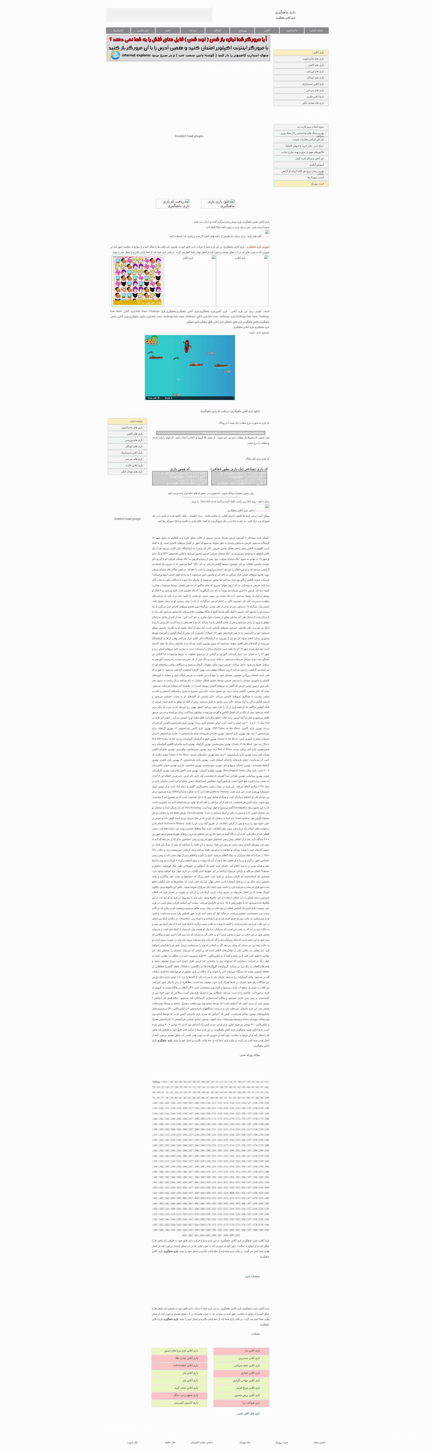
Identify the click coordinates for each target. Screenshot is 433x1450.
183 (167, 1124)
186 (185, 1124)
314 (232, 1156)
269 (202, 1145)
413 (226, 1182)
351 (214, 1166)
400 (267, 1177)
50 (158, 1092)
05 (190, 1082)
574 (232, 1225)
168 (197, 1119)
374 (232, 1172)
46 (257, 1087)
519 (261, 1209)
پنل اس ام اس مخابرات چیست (308, 139)
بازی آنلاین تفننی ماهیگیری (249, 1030)
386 (185, 1177)
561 (156, 1225)
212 (220, 1129)
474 (232, 1198)
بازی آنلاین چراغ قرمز (248, 1387)
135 (238, 1108)
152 (220, 1113)
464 (173, 1198)
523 (167, 1214)
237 (249, 1135)
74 (266, 1092)
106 (185, 1103)
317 (249, 1156)
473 (226, 1198)
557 (249, 1219)
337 (249, 1161)
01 (171, 1082)
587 (191, 1230)
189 (202, 1124)
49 (153, 1092)
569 (202, 1225)
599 (261, 1230)
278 (255, 1145)
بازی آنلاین (318, 52)
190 (208, 1124)
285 (179, 1150)
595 (238, 1230)
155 (238, 1113)
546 (185, 1219)
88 (212, 1098)
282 (161, 1150)
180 (267, 1119)
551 (214, 1219)
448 (197, 1193)
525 (179, 1214)
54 (176, 1092)
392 (220, 1177)
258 (255, 1140)
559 (261, 1219)
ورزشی (242, 30)
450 (208, 1193)
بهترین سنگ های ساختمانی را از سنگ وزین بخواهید (302, 134)
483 (167, 1203)
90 (221, 1098)
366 (185, 1172)
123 (167, 1108)
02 (176, 1082)
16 (239, 1082)
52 (167, 1092)
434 (232, 1187)
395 (238, 1177)
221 (156, 1135)
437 (249, 1187)
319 (261, 1156)
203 (167, 1129)
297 (249, 1150)
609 (232, 1235)
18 (248, 1082)
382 (161, 1177)
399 (261, 1177)
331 (214, 1161)
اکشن (267, 30)
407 (191, 1182)
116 (244, 1103)
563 (167, 1225)
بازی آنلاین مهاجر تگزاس (246, 1380)
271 (214, 1145)
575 (238, 1225)
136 (244, 1108)
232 (220, 1135)
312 (220, 1156)
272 (220, 1145)
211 (214, 1129)
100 (267, 1098)
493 (226, 1203)
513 (226, 1209)
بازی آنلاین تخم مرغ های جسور (181, 1350)
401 (156, 1182)
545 (179, 1219)
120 (267, 1103)
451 (214, 1193)
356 (244, 1166)
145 (179, 1113)
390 (208, 1177)
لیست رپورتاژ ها (316, 177)
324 (173, 1161)
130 (208, 1108)
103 (167, 1103)
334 (232, 1161)
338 (255, 1161)
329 (202, 1161)
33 (199, 1087)
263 (167, 1145)
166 (185, 1119)
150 (208, 1113)
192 (220, 1124)
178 (255, 1119)
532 (220, 1214)
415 (238, 1182)
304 (173, 1156)
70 (248, 1092)
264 (173, 1145)
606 (214, 1235)
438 (255, 1187)
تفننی (167, 30)
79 (171, 1098)
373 (226, 1172)
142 (161, 1113)
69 (244, 1092)
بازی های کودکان (315, 77)
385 (179, 1177)
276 (244, 1145)
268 (197, 1145)
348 (197, 1166)
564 (173, 1225)
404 (173, 1182)
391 (214, 1177)
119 (261, 1103)
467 (191, 1198)
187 (191, 1124)
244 (173, 1140)
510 (208, 1209)
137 (249, 1108)
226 (185, 1135)
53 (171, 1092)
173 (226, 1119)
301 (156, 1156)
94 (239, 1098)
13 (226, 1082)
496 (244, 1203)
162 (161, 1119)
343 (167, 1166)
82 (185, 1098)
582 (161, 1230)
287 (191, 1150)
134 (232, 1108)
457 (249, 1193)
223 (167, 1135)
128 (197, 1108)
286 (185, 1150)
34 (203, 1087)
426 (185, 1187)
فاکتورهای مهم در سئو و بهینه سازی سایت (302, 152)
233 (226, 1135)
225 (179, 1135)
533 (226, 1214)
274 (232, 1145)
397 (249, 1177)
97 (252, 1098)
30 (185, 1087)
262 (161, 1145)
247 (191, 1140)
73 (262, 1092)
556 (244, 1219)
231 (214, 1135)
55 (181, 1092)
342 (161, 1166)
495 (238, 1203)
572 (220, 1225)
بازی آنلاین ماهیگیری (285, 17)
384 (173, 1177)
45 (253, 1087)
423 (167, 1187)
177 (249, 1119)
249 (202, 1140)
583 (167, 1230)
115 (238, 1103)
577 (249, 1225)
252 (220, 1140)
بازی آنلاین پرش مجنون (247, 1395)
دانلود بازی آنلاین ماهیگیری (241, 510)
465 (179, 1198)
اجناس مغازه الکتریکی (201, 1442)
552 (220, 1219)
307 (191, 1156)
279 (261, 1145)
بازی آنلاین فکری (315, 96)
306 (185, 1156)
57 (190, 1092)
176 (244, 1119)
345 (179, 1166)
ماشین (213, 680)
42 (239, 1087)
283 (167, 1150)
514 (232, 1209)
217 (249, 1129)
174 (232, 1119)
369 (202, 1172)
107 (191, 1103)
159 (261, 1113)
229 (202, 1135)
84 (194, 1098)
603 (197, 1235)
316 (244, 1156)
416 (244, 1182)
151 (214, 1113)
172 (220, 1119)
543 (167, 1219)
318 (255, 1156)
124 (173, 1108)
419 (261, 1182)
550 (208, 1219)
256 (244, 1140)
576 (244, 1225)
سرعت (192, 30)
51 (162, 1092)
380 (267, 1172)
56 (185, 1092)
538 (255, 1214)
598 (255, 1230)
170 (208, 1119)
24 (158, 1087)
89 (216, 1098)
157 (249, 1113)
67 (235, 1092)
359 (261, 1166)
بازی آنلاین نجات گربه (186, 1387)
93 (234, 1098)
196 (244, 1124)
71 (253, 1092)
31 (190, 1087)
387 (191, 1177)
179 (261, 1119)
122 (161, 1108)
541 (156, 1219)
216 (244, 1129)
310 (208, 1156)
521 (156, 1214)
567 (191, 1225)
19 (253, 1082)
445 (179, 1193)
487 (191, 1203)
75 (153, 1098)
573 (226, 1225)
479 (261, 1198)
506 (185, 1209)
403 (167, 1182)
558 (255, 1219)
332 (220, 1161)
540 (267, 1214)
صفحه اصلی (316, 30)
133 (226, 1108)
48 (266, 1087)
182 (161, 1124)
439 (261, 1187)
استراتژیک (118, 30)
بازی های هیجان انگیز (313, 102)
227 (191, 1135)
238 (255, 1135)
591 (214, 1230)
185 (179, 1124)
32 (194, 1087)
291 (214, 1150)
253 (226, 1140)
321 (156, 1161)
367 (191, 1172)
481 (156, 1203)
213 (226, 1129)
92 (230, 1098)
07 (199, 1082)
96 (248, 1098)
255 (238, 1140)
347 (191, 1166)
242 (161, 1140)
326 (185, 1161)
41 (235, 1087)
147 (191, 1113)
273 (226, 1145)
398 (255, 1177)
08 (203, 1082)
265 (179, 1145)
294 (232, 1150)
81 (180, 1098)
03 (181, 1082)
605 (208, 1235)
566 (185, 1225)
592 (220, 1230)
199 (261, 1124)
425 (179, 1187)
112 (220, 1103)
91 (225, 1098)
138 (255, 1108)
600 (267, 1230)
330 (208, 1161)
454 (232, 1193)
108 (197, 1103)
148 (197, 1113)
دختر (236, 548)
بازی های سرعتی (315, 90)
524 (173, 1214)
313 (226, 1156)
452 (220, 1193)
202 (161, 1129)
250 (208, 1140)
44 (248, 1087)
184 (173, 1124)
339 (261, 1161)
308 (197, 1156)
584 (173, 1230)
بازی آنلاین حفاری (250, 1372)
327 (191, 1161)
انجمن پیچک (319, 1442)
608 (226, 1235)
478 (255, 1198)
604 (202, 1235)
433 (226, 1187)
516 (244, 1209)
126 (185, 1108)
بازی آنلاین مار (252, 1350)
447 (191, 1193)
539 (261, 1214)
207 (191, 1129)
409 (202, 1182)
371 (214, 1172)
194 (232, 1124)
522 (161, 1214)
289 (202, 1150)
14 (230, 1082)
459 (261, 1193)
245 (179, 1140)
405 (179, 1182)
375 (238, 1172)
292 (220, 1150)
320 (267, 1156)
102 (161, 1103)
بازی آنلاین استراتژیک (313, 84)
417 (249, 1182)
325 (179, 1161)
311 (214, 1156)
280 (267, 1145)
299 (261, 1150)
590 (208, 1230)
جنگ (253, 881)
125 (179, 1108)
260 (267, 1140)
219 (261, 1129)
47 (262, 1087)
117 (249, 1103)
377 (249, 1172)
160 (267, 1113)
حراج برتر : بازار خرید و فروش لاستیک (304, 145)
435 (238, 1187)
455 (238, 1193)
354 (232, 1166)
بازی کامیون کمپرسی (186, 1402)
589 (202, 1230)
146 (185, 1113)
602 (191, 1235)
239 (261, 1135)
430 (208, 1187)
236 (244, 1135)
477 (249, 1198)
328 (197, 1161)
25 (162, 1087)
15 (235, 1082)
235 (238, 1135)
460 (267, 1193)
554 (232, 1219)
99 (261, 1098)
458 (255, 1193)
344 (173, 1166)
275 (238, 1145)
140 (267, 1108)
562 (161, 1225)
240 (267, 1135)
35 (208, 1087)
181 (156, 1124)
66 (230, 1092)
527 (191, 1214)
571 (214, 1225)
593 (226, 1230)
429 (202, 1187)
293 (226, 1150)
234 (232, 1135)
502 (161, 1209)
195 (238, 1124)
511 (214, 1209)
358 (255, 1166)
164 (173, 1119)
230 (208, 1135)
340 (267, 1161)
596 (244, 1230)
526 (185, 1214)
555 (238, 1219)
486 (185, 1203)
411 (214, 1182)
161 (156, 1119)
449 (202, 1193)
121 (156, 1108)
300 (267, 1150)
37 (217, 1087)
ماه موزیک (245, 1442)
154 (232, 1113)
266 (185, 1145)
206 (185, 1129)
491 (214, 1203)
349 (202, 1166)
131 (214, 1108)
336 (244, 1161)
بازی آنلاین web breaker (185, 1365)
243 (167, 1140)
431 (214, 1187)
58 (194, 1092)
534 (232, 1214)
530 (208, 1214)
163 (167, 1119)
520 (267, 1209)
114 (232, 1103)
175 (238, 1119)
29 (181, 1087)
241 (156, 1140)
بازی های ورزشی (315, 71)
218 (255, 1129)
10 (212, 1082)
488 (197, 1203)
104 (173, 1103)
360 (267, 1166)
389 (202, 1177)
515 (238, 1209)
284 (173, 1150)
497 (249, 1203)
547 (191, 1219)
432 (220, 1187)
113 (226, 1103)
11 (217, 1082)
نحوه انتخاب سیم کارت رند (310, 126)
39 (226, 1087)
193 (226, 1124)
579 (261, 1225)
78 (167, 1098)
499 (261, 1203)
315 (238, 1156)
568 (197, 1225)
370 (208, 1172)
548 (197, 1219)
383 (167, 1177)
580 (267, 1225)
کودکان (217, 30)
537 (249, 1214)
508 (197, 1209)
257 (249, 1140)
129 (202, 1108)
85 (198, 1098)
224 (173, 1135)
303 (167, 1156)
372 (220, 1172)
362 (161, 1172)
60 (203, 1092)
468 (197, 1198)
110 (208, 1103)
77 (162, 1098)
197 (249, 1124)
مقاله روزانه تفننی (250, 1054)
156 (244, 1113)
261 (156, 1145)
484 (173, 1203)
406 (185, 1182)
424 (173, 1187)
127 (191, 1108)
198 (255, 1124)
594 (232, 1230)
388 (197, 1177)
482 (161, 1203)
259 (261, 1140)
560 (267, 1219)
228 (197, 1135)
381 (156, 1177)
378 (255, 1172)
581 (156, 1230)
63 (217, 1092)
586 (185, 1230)
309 (202, 1156)
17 (244, 1082)
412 (220, 1182)
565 (179, 1225)
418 (255, 1182)
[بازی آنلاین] (242, 306)
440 (267, 1187)
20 (257, 1082)
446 (185, 1193)
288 (197, 1150)
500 (267, 1203)
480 (267, 1198)
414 (232, 1182)
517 (249, 1209)
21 (262, 1082)
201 (156, 1129)
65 (226, 1092)
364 (173, 1172)
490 (208, 1203)
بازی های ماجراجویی (313, 58)
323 (167, 1161)
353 (226, 1166)
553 (226, 1219)
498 (255, 1203)
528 (197, 1214)
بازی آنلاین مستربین (249, 1358)
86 (203, 1098)
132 (220, 1108)
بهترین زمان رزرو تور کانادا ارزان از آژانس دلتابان (303, 172)
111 (214, 1103)
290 (208, 1150)
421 (156, 1187)
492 (220, 1203)
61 (208, 1092)
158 (255, 1113)
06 (194, 1082)
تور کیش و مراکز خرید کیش (309, 158)
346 (185, 1166)
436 (244, 1187)
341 (156, 1166)
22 (266, 1082)
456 (244, 1193)
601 (185, 1235)
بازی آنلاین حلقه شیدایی (247, 1365)
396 (244, 1177)
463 (167, 1198)
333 (226, 1161)
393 (226, 1177)
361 (156, 1172)
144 (173, 1113)
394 (232, 1177)
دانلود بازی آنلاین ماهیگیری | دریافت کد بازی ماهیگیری (230, 411)
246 (185, 1140)
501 (156, 1209)
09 (208, 1082)
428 (197, 1187)
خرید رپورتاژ (317, 183)
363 (167, 1172)
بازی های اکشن (316, 65)
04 (185, 1082)
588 (197, 1230)
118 (255, 1103)
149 (202, 1113)
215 (238, 1129)
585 (179, 1230)
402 (161, 1182)
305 (179, 1156)
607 (220, 1235)
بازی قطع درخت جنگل (185, 1395)
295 (238, 1150)
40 (230, 1087)
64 (221, 1092)
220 (267, 1129)
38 (221, 1087)
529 (202, 1214)
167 (191, 1119)
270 (208, 1145)
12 (221, 1082)
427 (191, 1187)
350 (208, 1166)
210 (208, 1129)
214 (232, 1129)
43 (244, 1087)
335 (238, 1161)
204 (173, 1129)
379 (261, 1172)
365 (179, 1172)
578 (255, 1225)
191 (214, 1124)
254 (232, 1140)
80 (176, 1098)
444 (173, 1193)
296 (244, 1150)
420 (267, 1182)
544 (173, 1219)
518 (255, 1209)
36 (212, 1087)
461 (156, 1198)
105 (179, 1103)
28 (176, 1087)
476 (244, 1198)
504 (173, 1209)
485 (179, 1203)
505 (179, 1209)
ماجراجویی (291, 30)
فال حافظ (170, 1442)
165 (179, 1119)
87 (207, 1098)
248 (197, 1140)
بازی (259, 537)
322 (161, 1161)
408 (197, 1182)
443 (167, 1193)
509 (202, 1209)
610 (238, 1235)
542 (161, 1219)
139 (261, 1108)
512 (220, 1209)
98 (257, 1098)
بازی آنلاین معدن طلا (186, 1358)
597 (249, 1230)
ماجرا (180, 643)
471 (214, 1198)
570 (208, 1225)
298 (255, 1150)
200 (267, 1124)
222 (161, 1135)
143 (167, 1113)
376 (244, 1172)
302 (161, 1156)
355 (238, 1166)
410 (208, 1182)
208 (197, 1129)
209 (202, 1129)
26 (167, 1087)
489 (202, 1203)
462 (161, 1198)
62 (212, 1092)
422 (161, 1187)
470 (208, 1198)
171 (214, 1119)
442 (161, 1193)
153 (226, 1113)
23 (153, 1087)
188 (197, 1124)
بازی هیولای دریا (251, 1402)
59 (199, 1092)
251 (214, 1140)
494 (232, 1203)
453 (226, 1193)
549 (202, 1219)
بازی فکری (143, 30)
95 (243, 1098)
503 (167, 1209)
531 (214, 1214)
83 (189, 1098)
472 (220, 1198)
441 (156, 1193)
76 (158, 1098)
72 (257, 1092)
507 (191, 1209)
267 (191, 1145)
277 (249, 1145)
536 (244, 1214)
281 (156, 1150)
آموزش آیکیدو (317, 164)
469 (202, 1198)
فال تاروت (132, 1442)
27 (171, 1087)
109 (202, 1103)
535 (238, 1214)
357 (249, 1166)
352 (220, 1166)
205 (179, 1129)
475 (238, 1198)
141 (156, 1113)
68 (239, 1092)
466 (185, 1198)
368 (197, 1172)
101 (156, 1103)
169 (202, 1119)
